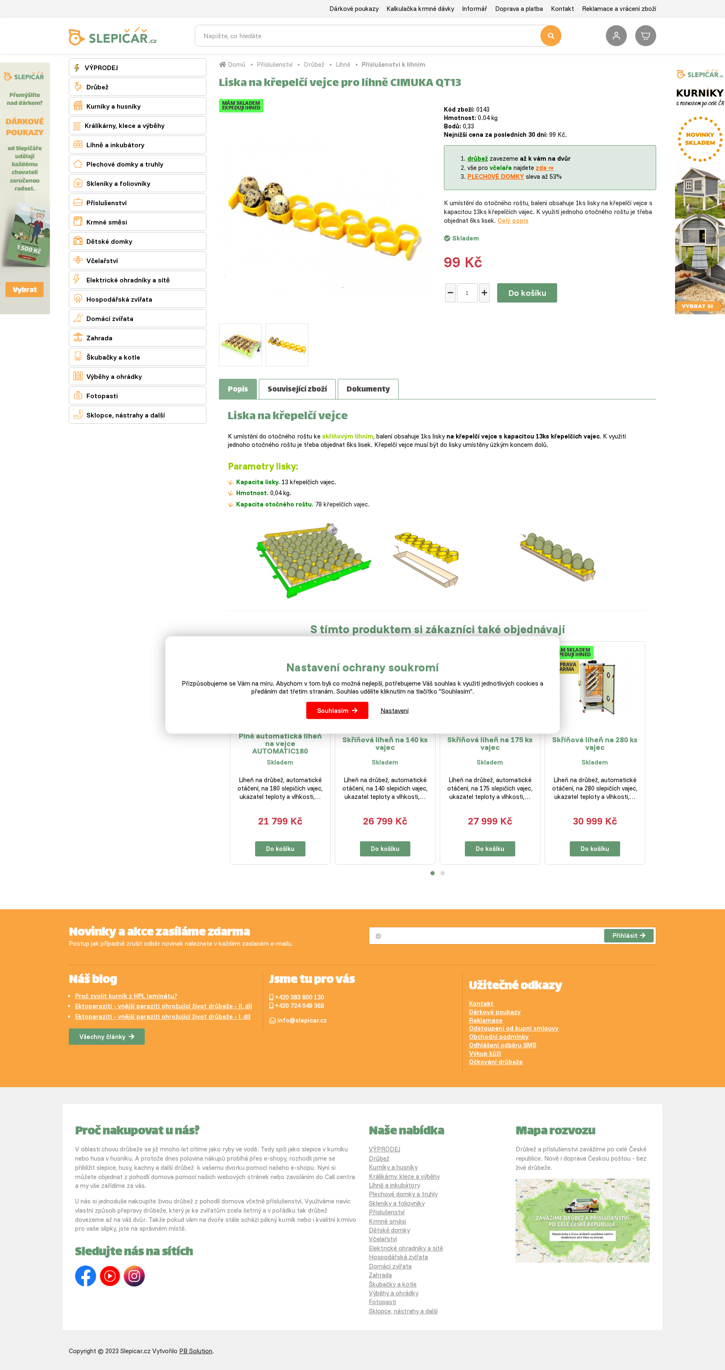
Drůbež (90, 86)
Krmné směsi (100, 221)
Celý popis (513, 220)
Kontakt (562, 9)
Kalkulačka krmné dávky (420, 9)
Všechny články (102, 1037)
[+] (484, 293)
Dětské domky (102, 240)
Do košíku (527, 292)
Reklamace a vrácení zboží (619, 9)
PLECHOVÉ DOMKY (495, 176)
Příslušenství (100, 202)
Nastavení (395, 711)
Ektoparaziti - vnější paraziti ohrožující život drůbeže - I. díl (162, 1016)
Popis (238, 390)
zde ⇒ (545, 168)
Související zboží (297, 390)
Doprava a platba (519, 9)
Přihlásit (625, 935)
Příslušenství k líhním (393, 64)
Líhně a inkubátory (108, 144)
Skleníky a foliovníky (111, 183)
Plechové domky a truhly (118, 163)
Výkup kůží (485, 1053)
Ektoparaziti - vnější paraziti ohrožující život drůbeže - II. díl (163, 1006)
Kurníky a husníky (107, 105)
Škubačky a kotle (106, 356)
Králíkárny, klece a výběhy (123, 125)
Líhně (343, 64)
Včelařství (95, 260)
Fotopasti (95, 395)
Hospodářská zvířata (112, 298)
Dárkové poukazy (353, 9)
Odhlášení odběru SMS (502, 1045)
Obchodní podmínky (499, 1037)
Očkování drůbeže (496, 1062)
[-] (450, 293)
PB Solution (195, 1351)
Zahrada (92, 337)
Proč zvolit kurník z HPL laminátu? (126, 996)
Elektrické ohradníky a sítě (121, 279)
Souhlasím (333, 711)
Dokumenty (368, 390)
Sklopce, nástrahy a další (119, 414)
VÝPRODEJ (100, 67)
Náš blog (93, 980)
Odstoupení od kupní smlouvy (513, 1028)
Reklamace (486, 1020)
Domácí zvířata (103, 318)
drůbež (477, 158)
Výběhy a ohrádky (107, 376)
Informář (474, 9)
